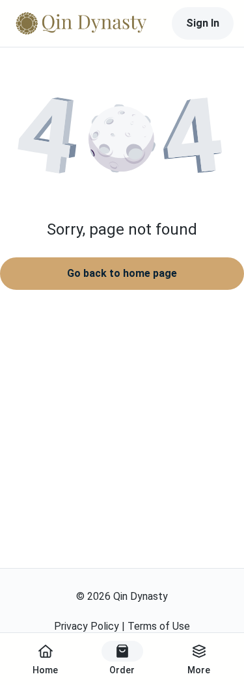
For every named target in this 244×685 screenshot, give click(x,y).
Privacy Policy (86, 626)
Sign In (202, 23)
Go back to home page (122, 273)
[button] (122, 139)
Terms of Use (159, 626)
